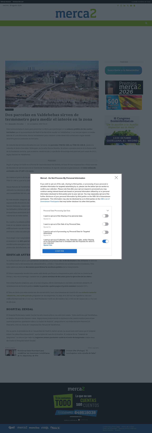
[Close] (117, 178)
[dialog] (76, 216)
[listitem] (76, 210)
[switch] (105, 215)
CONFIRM (59, 251)
